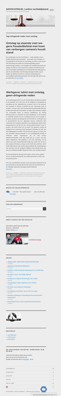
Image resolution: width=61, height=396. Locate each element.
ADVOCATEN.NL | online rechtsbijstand (27, 9)
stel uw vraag (10, 383)
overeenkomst (37, 172)
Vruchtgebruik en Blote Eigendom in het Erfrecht (22, 283)
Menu (52, 10)
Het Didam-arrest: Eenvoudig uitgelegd (19, 274)
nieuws (8, 379)
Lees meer (13, 194)
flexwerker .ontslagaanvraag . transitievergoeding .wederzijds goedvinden (24, 83)
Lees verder (20, 78)
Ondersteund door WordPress (33, 391)
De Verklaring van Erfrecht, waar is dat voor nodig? (22, 291)
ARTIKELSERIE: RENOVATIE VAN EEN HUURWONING (23, 262)
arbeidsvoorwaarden (19, 174)
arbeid (11, 174)
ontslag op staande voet (12, 176)
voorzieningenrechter (31, 176)
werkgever (39, 176)
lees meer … (9, 169)
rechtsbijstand (12, 335)
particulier (9, 376)
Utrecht (26, 359)
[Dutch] (28, 387)
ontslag (41, 174)
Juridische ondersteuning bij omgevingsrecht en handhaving (25, 270)
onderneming (30, 172)
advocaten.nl (9, 82)
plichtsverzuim (21, 176)
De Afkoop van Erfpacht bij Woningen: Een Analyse (23, 278)
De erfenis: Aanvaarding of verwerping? (19, 287)
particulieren (11, 339)
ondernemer (10, 372)
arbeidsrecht (23, 82)
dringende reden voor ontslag (35, 82)
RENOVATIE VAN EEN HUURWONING (18, 266)
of (34, 239)
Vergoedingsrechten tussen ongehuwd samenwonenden (24, 301)
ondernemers (11, 337)
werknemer (9, 177)
